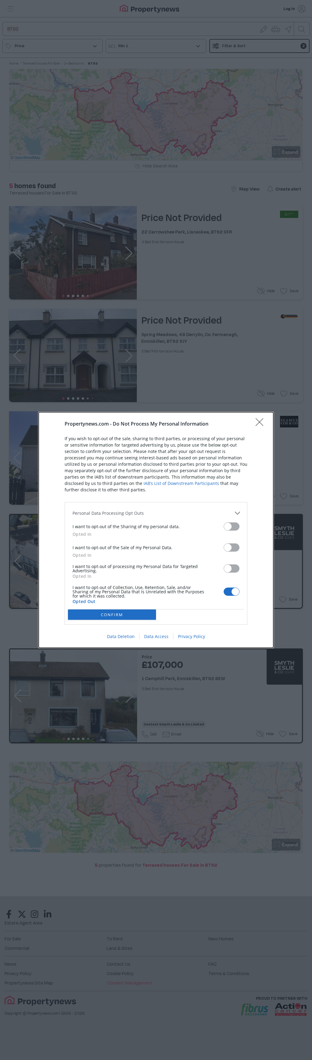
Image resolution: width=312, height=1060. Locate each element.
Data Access (156, 636)
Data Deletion (121, 636)
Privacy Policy (191, 636)
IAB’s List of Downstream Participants (181, 483)
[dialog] (156, 530)
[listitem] (156, 513)
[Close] (261, 424)
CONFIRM (112, 614)
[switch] (231, 526)
